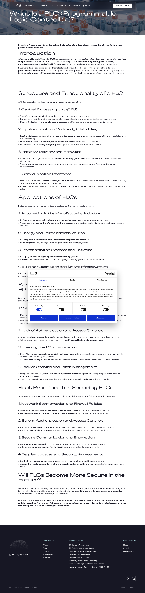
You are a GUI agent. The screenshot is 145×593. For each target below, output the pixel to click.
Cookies (124, 588)
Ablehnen (44, 318)
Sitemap (132, 588)
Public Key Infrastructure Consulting (83, 561)
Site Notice (25, 588)
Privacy (34, 588)
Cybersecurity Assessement (80, 554)
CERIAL (126, 548)
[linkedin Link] (133, 578)
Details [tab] (72, 280)
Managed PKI (128, 551)
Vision (45, 545)
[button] (30, 5)
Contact (46, 557)
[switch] (61, 309)
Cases (52, 5)
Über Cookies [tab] (102, 280)
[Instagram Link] (127, 578)
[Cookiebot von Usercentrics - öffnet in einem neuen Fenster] (106, 273)
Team (45, 548)
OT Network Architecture (79, 545)
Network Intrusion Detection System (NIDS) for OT (89, 567)
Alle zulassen (100, 318)
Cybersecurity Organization (79, 557)
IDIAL (125, 545)
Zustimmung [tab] (43, 280)
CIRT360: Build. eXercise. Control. (82, 548)
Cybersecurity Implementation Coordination (86, 564)
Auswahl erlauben (72, 318)
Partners (46, 551)
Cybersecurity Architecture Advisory (83, 551)
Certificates (48, 554)
